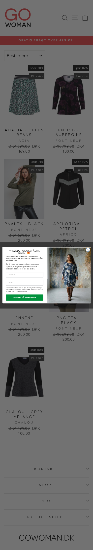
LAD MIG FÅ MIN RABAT (24, 297)
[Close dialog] (88, 250)
